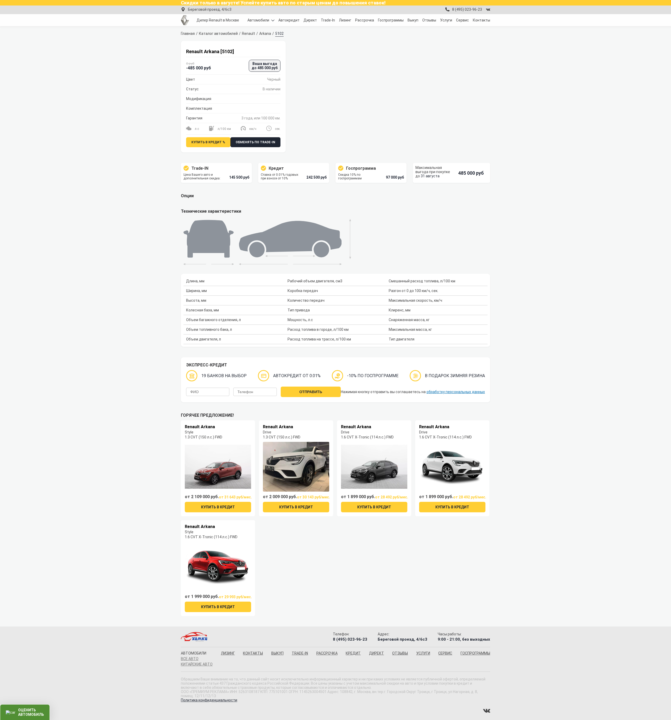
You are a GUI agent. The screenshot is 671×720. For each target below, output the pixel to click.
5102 (279, 33)
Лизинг (345, 20)
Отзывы (429, 20)
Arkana (265, 33)
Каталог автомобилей (218, 33)
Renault (248, 33)
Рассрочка (364, 20)
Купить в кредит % (208, 142)
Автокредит (289, 20)
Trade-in (300, 653)
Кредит (353, 653)
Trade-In (328, 20)
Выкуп (413, 20)
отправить (310, 392)
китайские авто (197, 664)
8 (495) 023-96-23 (467, 9)
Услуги (446, 20)
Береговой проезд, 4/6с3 (209, 9)
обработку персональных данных (455, 392)
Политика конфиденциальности (209, 700)
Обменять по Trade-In (255, 142)
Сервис (462, 20)
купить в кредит (218, 507)
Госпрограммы (391, 20)
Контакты (481, 20)
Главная (188, 33)
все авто (189, 659)
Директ (310, 20)
